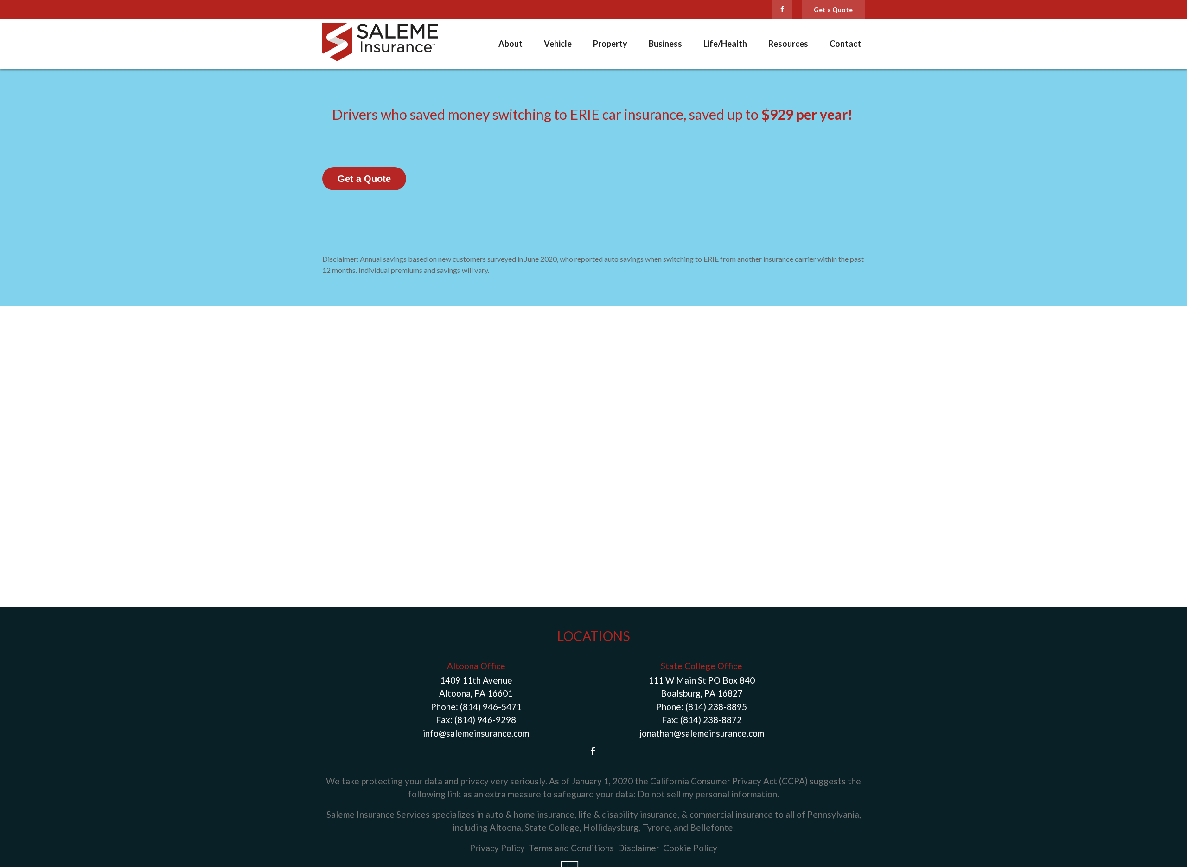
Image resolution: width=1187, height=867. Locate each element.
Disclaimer (638, 847)
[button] (510, 43)
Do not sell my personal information (707, 794)
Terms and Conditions (571, 847)
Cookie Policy (690, 847)
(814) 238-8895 (716, 706)
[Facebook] (782, 9)
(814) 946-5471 (491, 706)
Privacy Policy (497, 847)
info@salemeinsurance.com (476, 733)
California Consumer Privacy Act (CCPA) (729, 781)
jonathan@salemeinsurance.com (701, 733)
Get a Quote (833, 9)
